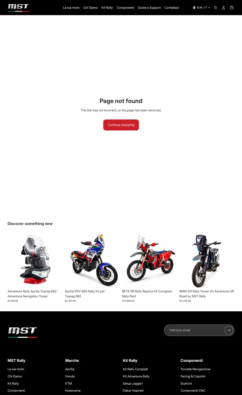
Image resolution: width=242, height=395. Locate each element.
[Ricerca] (215, 7)
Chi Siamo (15, 376)
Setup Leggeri (133, 383)
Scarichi (186, 383)
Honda (70, 376)
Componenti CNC (193, 390)
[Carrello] (232, 7)
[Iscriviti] (229, 330)
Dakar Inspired (133, 390)
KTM (68, 383)
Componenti (16, 390)
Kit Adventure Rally (136, 376)
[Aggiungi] (56, 281)
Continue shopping (121, 125)
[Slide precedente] (13, 260)
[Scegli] (114, 281)
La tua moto (16, 369)
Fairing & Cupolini (193, 376)
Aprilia (69, 369)
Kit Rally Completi (135, 369)
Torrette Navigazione (195, 369)
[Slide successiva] (57, 260)
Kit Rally (13, 383)
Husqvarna (73, 390)
